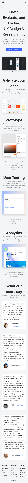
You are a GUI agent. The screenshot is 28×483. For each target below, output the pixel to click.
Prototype (5, 468)
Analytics (4, 475)
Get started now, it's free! (14, 49)
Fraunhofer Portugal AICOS (17, 326)
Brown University (20, 405)
